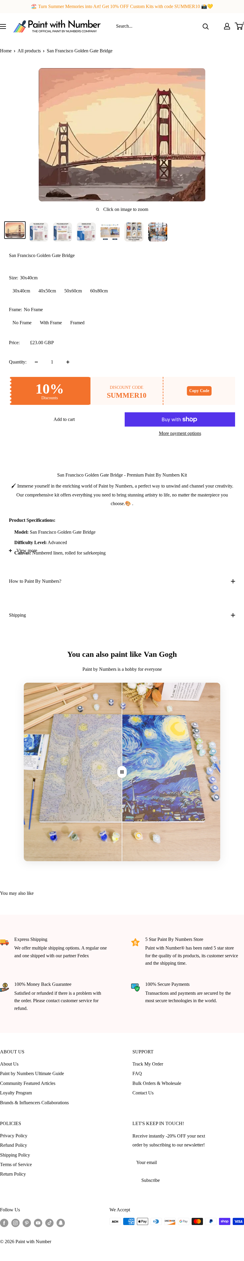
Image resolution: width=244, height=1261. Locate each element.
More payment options (180, 433)
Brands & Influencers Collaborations (34, 1102)
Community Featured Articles (27, 1083)
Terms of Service (16, 1164)
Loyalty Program (16, 1092)
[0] (239, 26)
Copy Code (199, 391)
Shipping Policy (15, 1154)
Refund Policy (13, 1145)
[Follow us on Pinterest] (27, 1222)
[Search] (205, 26)
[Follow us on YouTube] (38, 1222)
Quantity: (17, 361)
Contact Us (143, 1092)
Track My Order (147, 1063)
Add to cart (64, 419)
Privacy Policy (13, 1135)
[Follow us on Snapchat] (61, 1222)
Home (6, 50)
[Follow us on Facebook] (4, 1222)
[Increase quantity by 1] (68, 362)
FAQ (137, 1073)
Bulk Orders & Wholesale (156, 1083)
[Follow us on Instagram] (15, 1222)
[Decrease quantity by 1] (36, 362)
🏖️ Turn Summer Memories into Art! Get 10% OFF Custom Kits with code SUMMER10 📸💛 (122, 6)
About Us (9, 1063)
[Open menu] (3, 26)
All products (29, 50)
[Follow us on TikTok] (49, 1222)
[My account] (227, 26)
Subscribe (150, 1180)
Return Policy (13, 1174)
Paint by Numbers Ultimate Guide (32, 1073)
